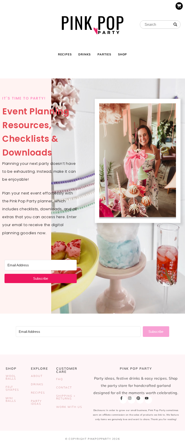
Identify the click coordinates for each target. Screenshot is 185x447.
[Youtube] (148, 400)
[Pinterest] (140, 400)
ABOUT (37, 376)
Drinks (84, 54)
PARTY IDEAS (36, 402)
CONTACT (64, 387)
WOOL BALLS (11, 377)
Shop (122, 54)
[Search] (175, 25)
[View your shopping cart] (179, 6)
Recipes (65, 54)
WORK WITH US (69, 407)
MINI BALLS (11, 399)
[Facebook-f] (123, 400)
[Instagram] (131, 400)
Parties (104, 54)
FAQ (59, 379)
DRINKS (37, 384)
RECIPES (38, 392)
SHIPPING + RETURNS (66, 397)
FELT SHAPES (12, 388)
